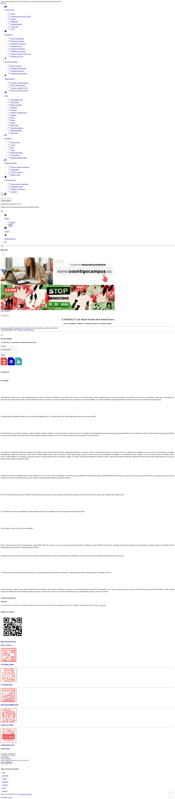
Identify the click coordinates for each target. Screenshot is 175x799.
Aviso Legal (21, 794)
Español (11, 222)
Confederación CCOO (8, 745)
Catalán (10, 224)
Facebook (20, 330)
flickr (4, 788)
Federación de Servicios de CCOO (11, 204)
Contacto (28, 794)
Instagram (31, 330)
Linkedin (25, 330)
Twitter (14, 330)
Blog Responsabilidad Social (9, 704)
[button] (3, 311)
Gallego (10, 226)
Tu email (3, 346)
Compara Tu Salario (7, 725)
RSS (3, 772)
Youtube (4, 791)
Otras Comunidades (6, 762)
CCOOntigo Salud (6, 684)
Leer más (103, 605)
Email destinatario (6, 349)
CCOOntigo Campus (7, 664)
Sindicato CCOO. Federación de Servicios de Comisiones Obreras (20, 207)
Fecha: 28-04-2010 (6, 330)
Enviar (3, 355)
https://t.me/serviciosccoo (8, 641)
